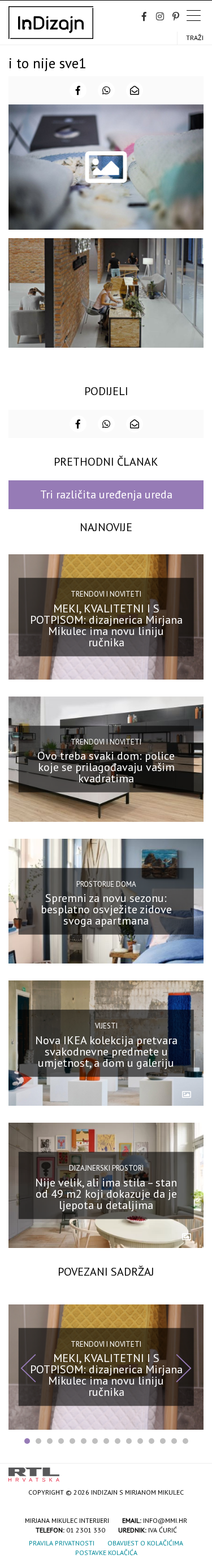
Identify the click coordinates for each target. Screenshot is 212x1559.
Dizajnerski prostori (106, 1168)
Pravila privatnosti (61, 1543)
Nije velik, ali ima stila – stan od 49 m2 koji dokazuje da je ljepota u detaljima (106, 1193)
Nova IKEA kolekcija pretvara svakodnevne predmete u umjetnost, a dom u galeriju (106, 1051)
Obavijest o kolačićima (145, 1543)
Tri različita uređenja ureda (106, 494)
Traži (195, 37)
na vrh (192, 1470)
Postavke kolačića (106, 1552)
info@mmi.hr (165, 1520)
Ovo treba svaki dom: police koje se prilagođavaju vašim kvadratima (106, 767)
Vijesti (106, 1026)
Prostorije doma (106, 883)
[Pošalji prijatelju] (134, 90)
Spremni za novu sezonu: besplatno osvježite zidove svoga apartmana (106, 909)
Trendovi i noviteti (106, 594)
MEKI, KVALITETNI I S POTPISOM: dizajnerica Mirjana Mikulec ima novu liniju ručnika (106, 625)
